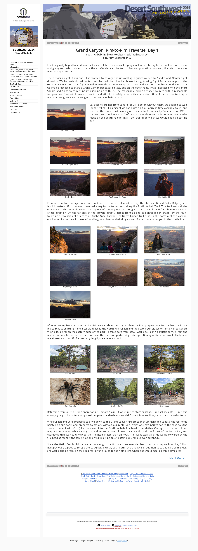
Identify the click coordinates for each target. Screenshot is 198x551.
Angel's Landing (16, 95)
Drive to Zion (14, 87)
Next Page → (178, 458)
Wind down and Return (18, 104)
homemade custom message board (126, 525)
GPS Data (13, 109)
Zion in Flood (15, 98)
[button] (52, 43)
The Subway (14, 92)
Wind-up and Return (115, 481)
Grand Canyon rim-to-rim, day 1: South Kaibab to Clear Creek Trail (22, 71)
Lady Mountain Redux (18, 90)
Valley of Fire (14, 101)
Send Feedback (16, 112)
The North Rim (15, 84)
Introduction (14, 67)
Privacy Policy (122, 541)
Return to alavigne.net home (23, 21)
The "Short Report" (132, 481)
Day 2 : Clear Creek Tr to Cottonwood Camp (108, 476)
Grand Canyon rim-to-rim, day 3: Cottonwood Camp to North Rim (21, 80)
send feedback (105, 525)
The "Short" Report (17, 107)
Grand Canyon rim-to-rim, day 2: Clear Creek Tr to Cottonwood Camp (23, 75)
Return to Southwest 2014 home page (22, 63)
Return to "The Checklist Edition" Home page (100, 474)
